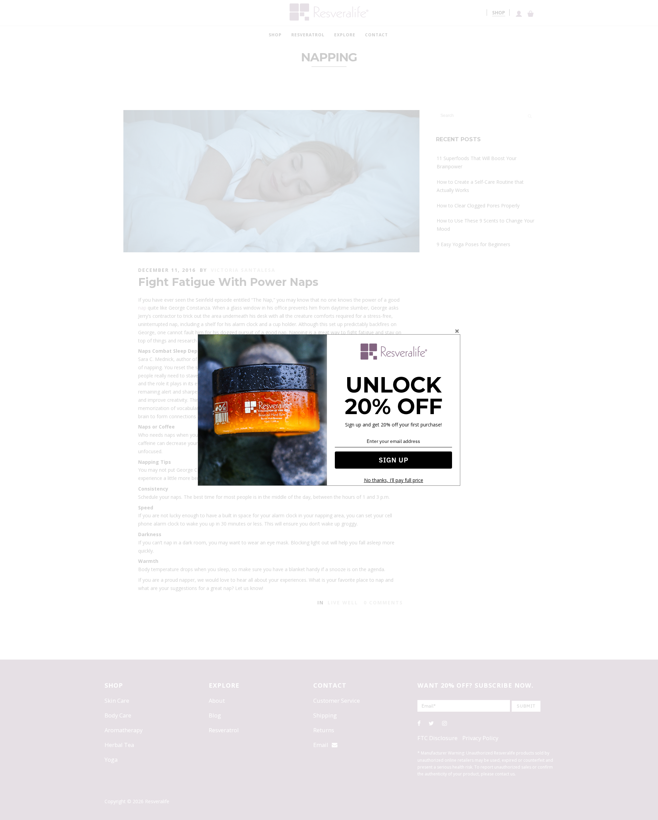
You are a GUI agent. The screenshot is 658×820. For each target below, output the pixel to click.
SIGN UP (394, 460)
